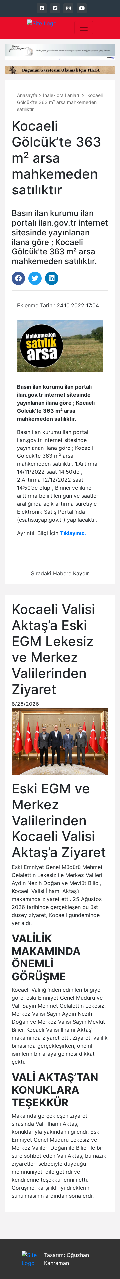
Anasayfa (27, 95)
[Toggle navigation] (83, 27)
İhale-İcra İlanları (61, 95)
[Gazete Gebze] (42, 27)
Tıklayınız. (73, 533)
